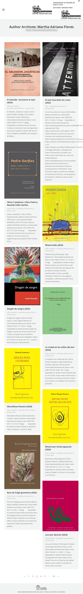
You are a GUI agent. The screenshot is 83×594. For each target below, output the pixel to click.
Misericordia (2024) (54, 245)
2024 (8, 106)
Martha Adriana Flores (55, 26)
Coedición (52, 249)
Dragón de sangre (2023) (18, 308)
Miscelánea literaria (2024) (19, 406)
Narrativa (52, 538)
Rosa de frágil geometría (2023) (22, 492)
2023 (46, 106)
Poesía (13, 209)
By (15, 108)
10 (54, 576)
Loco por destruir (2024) (56, 534)
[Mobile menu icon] (3, 9)
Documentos (15, 106)
